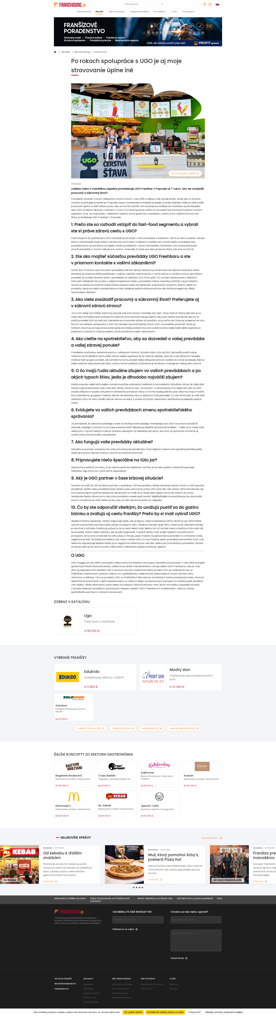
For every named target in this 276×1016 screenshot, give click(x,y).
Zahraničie (88, 988)
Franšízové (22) (121, 728)
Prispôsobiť (194, 1012)
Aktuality (99, 11)
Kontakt (173, 988)
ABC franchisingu (117, 11)
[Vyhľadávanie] (162, 4)
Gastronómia (100, 51)
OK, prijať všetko (133, 1012)
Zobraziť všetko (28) (89, 728)
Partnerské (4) (150, 728)
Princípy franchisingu (122, 984)
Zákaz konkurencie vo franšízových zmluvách (77, 899)
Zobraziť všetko (209, 838)
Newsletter (146, 988)
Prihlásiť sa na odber (123, 929)
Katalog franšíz (84, 11)
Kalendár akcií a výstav (152, 984)
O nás (174, 11)
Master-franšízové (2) (182, 728)
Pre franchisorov (120, 993)
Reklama (174, 984)
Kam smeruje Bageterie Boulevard (204, 898)
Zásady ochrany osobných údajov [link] (224, 1012)
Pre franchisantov (120, 988)
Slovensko (88, 984)
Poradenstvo (189, 11)
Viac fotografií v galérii (183, 173)
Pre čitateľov (160, 11)
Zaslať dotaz (177, 958)
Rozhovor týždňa (91, 993)
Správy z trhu (89, 997)
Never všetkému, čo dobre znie (122, 898)
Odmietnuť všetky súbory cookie (165, 1012)
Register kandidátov (140, 11)
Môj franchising (82, 51)
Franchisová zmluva (121, 997)
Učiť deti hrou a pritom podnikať (162, 898)
